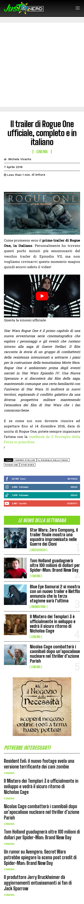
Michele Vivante (19, 159)
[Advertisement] (42, 65)
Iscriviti (72, 503)
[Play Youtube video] (42, 296)
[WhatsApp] (35, 185)
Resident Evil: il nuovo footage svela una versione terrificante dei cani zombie (39, 763)
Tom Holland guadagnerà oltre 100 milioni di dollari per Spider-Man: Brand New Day (55, 565)
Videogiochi (38, 550)
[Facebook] (8, 185)
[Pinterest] (26, 185)
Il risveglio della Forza (53, 460)
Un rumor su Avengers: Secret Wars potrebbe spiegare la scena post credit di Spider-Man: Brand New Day (40, 857)
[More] (44, 185)
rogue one (11, 465)
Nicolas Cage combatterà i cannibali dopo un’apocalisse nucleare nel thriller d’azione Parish (55, 654)
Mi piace (72, 478)
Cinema (35, 576)
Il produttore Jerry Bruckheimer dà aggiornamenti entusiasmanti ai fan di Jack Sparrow (38, 882)
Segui (74, 486)
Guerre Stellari (25, 460)
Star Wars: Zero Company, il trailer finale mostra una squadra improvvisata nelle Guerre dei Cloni (54, 537)
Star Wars (27, 465)
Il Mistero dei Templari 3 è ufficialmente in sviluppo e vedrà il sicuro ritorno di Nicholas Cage (52, 624)
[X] (17, 185)
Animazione (38, 606)
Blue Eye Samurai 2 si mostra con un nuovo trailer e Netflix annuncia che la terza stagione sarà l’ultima (55, 594)
